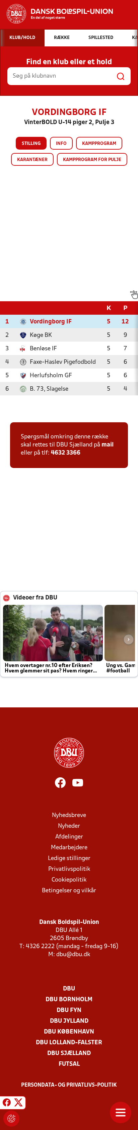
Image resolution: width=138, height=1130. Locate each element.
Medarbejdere (69, 848)
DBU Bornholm (69, 1000)
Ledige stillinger (69, 858)
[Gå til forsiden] (56, 14)
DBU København (69, 1032)
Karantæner (32, 160)
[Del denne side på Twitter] (18, 1103)
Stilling (31, 144)
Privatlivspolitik (69, 869)
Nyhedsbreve (69, 815)
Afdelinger (69, 837)
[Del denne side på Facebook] (7, 1103)
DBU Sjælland (69, 1053)
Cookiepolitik (69, 880)
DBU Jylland (69, 1021)
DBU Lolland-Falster (69, 1043)
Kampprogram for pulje (92, 160)
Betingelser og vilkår (69, 891)
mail (107, 445)
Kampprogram (99, 144)
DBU (69, 989)
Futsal (69, 1064)
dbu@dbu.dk (73, 955)
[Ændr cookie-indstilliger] (11, 1118)
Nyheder (69, 826)
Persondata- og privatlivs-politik (69, 1085)
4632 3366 (65, 453)
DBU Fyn (69, 1010)
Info (61, 144)
